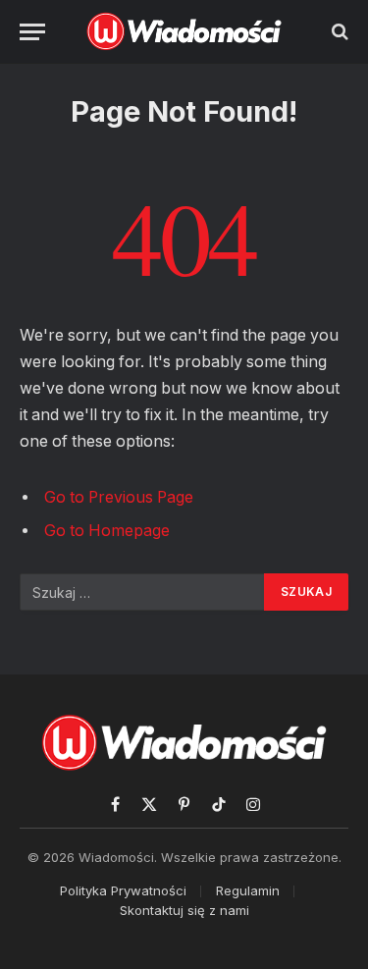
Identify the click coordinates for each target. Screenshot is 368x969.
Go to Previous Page (118, 497)
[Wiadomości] (184, 31)
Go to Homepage (107, 530)
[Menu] (32, 32)
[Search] (338, 32)
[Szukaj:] (143, 592)
